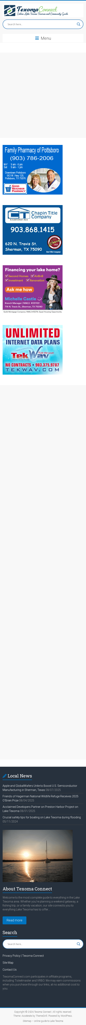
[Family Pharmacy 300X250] (33, 147)
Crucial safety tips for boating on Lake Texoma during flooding (42, 817)
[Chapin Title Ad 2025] (33, 207)
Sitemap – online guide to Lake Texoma (43, 1021)
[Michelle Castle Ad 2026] (33, 267)
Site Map (8, 962)
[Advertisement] (43, 95)
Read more (14, 920)
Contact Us (10, 969)
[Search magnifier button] (78, 24)
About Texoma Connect (27, 889)
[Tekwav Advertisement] (33, 327)
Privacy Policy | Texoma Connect (23, 955)
